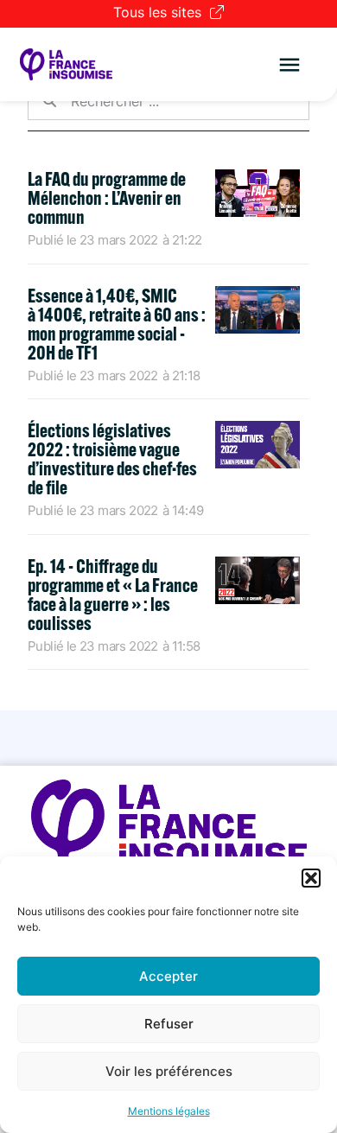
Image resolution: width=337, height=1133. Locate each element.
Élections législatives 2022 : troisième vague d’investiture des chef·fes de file (112, 459)
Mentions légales (169, 1110)
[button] (311, 878)
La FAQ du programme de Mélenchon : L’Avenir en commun (107, 198)
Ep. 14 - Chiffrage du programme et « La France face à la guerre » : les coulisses (113, 594)
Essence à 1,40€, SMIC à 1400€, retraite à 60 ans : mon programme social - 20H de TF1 (117, 324)
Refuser (169, 1023)
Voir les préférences (168, 1071)
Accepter (168, 976)
